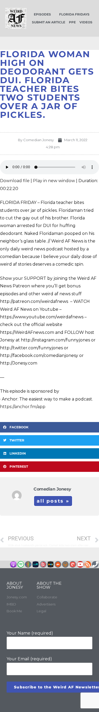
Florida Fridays (74, 14)
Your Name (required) (30, 633)
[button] (49, 427)
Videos (85, 22)
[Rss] (87, 564)
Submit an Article (48, 22)
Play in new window (54, 180)
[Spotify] (20, 564)
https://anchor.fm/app (22, 406)
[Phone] (95, 564)
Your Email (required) (29, 658)
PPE (72, 22)
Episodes (42, 14)
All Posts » (53, 501)
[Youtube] (80, 564)
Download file (15, 180)
